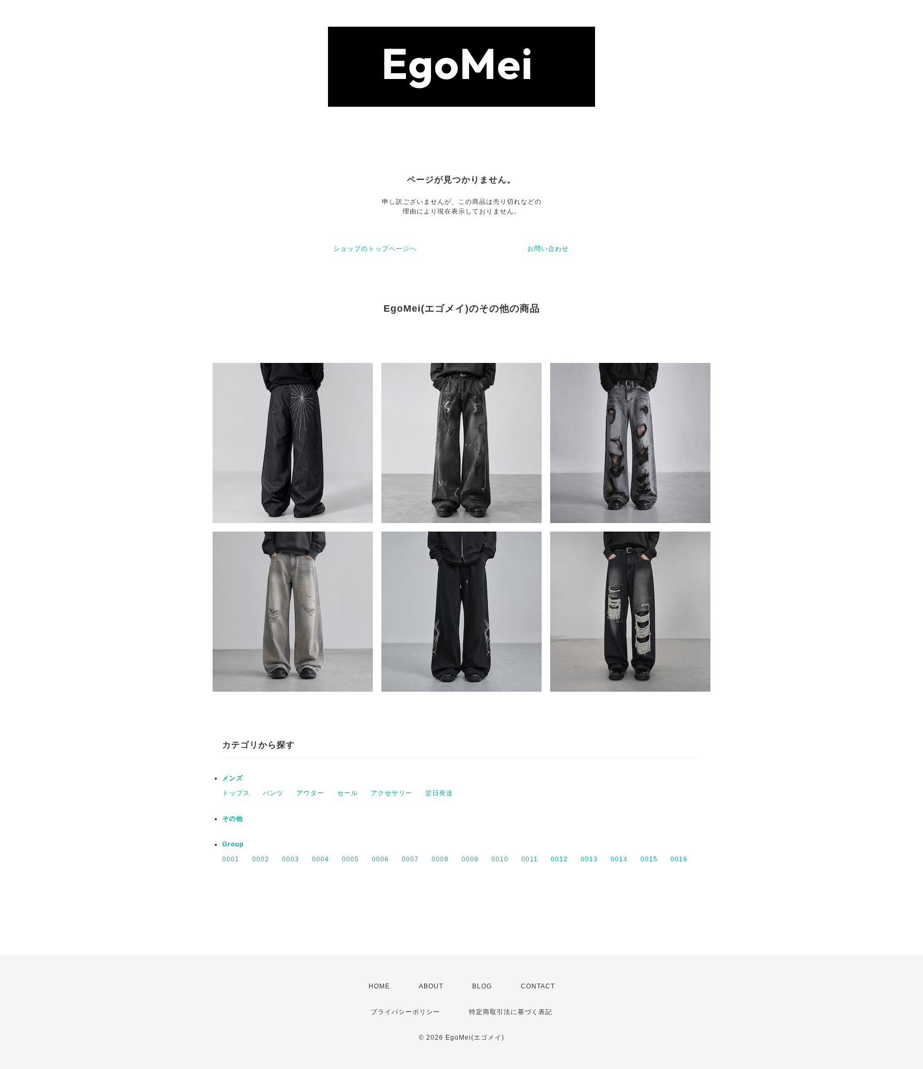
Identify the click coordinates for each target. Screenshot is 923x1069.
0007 (410, 859)
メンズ (232, 778)
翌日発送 (439, 793)
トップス (236, 793)
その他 (232, 818)
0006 (380, 859)
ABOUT (431, 986)
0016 (678, 859)
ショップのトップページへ (375, 248)
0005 (350, 859)
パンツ (273, 793)
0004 (320, 859)
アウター (310, 793)
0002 (260, 859)
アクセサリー (391, 793)
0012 (559, 859)
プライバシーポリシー (405, 1012)
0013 (589, 859)
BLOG (482, 986)
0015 (649, 859)
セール (347, 793)
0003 (290, 859)
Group (233, 844)
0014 (619, 859)
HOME (379, 986)
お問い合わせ (548, 248)
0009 (470, 859)
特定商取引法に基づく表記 (510, 1012)
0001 (230, 859)
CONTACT (538, 986)
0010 (500, 859)
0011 (529, 859)
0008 (440, 859)
